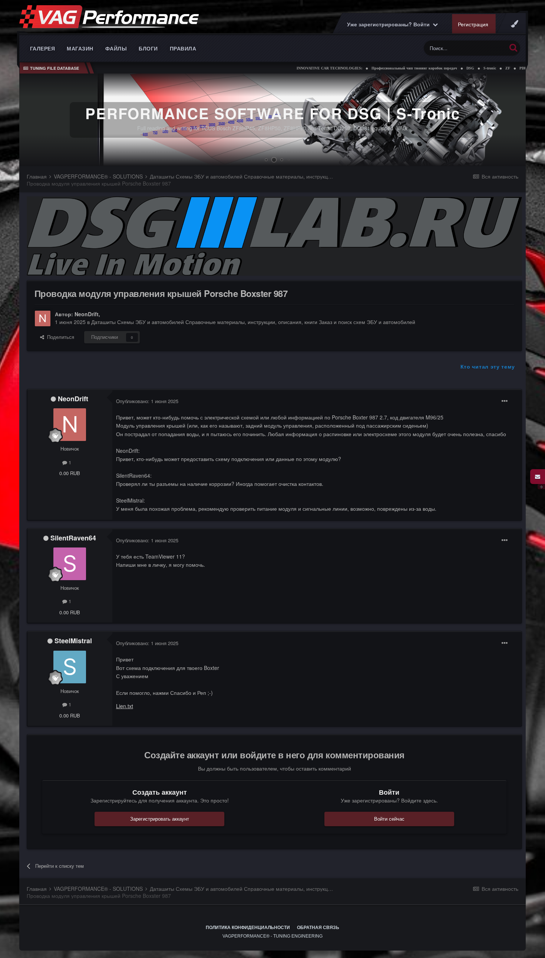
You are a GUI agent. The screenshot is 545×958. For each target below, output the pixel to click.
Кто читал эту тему (487, 366)
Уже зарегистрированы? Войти (390, 24)
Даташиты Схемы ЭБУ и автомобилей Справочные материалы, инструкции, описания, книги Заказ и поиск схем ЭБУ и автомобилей (253, 322)
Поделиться (59, 336)
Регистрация (473, 24)
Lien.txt (124, 706)
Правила (183, 48)
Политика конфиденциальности (248, 927)
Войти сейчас (389, 818)
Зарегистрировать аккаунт (159, 818)
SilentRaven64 (73, 538)
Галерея (42, 48)
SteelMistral (73, 640)
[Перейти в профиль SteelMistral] (69, 667)
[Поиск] (513, 47)
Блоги (148, 48)
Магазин (80, 48)
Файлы (116, 48)
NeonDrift (87, 314)
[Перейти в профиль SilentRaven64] (69, 564)
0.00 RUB (69, 473)
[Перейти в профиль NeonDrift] (42, 318)
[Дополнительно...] (504, 401)
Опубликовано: (147, 401)
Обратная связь (318, 927)
